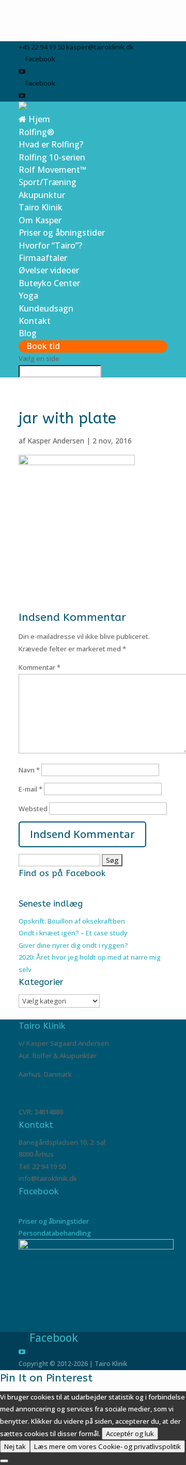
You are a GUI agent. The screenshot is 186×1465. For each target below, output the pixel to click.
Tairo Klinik (41, 207)
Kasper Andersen (55, 441)
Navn (29, 770)
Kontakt (35, 320)
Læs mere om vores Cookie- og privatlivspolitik (107, 1446)
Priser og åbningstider (62, 232)
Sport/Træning (47, 182)
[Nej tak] (4, 1460)
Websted (33, 808)
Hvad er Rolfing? (51, 144)
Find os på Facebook (62, 873)
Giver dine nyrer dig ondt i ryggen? (73, 945)
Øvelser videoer (49, 270)
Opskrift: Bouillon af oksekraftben (72, 921)
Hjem (38, 119)
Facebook (38, 1191)
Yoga (28, 295)
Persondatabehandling (55, 1233)
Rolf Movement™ (52, 169)
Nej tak (15, 1446)
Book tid (43, 346)
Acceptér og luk (130, 1433)
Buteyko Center (49, 283)
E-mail (30, 789)
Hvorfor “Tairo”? (50, 245)
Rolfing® (36, 132)
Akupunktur (42, 195)
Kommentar (39, 667)
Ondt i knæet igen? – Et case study (73, 932)
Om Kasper (40, 220)
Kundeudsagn (46, 308)
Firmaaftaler (43, 258)
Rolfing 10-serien (52, 157)
